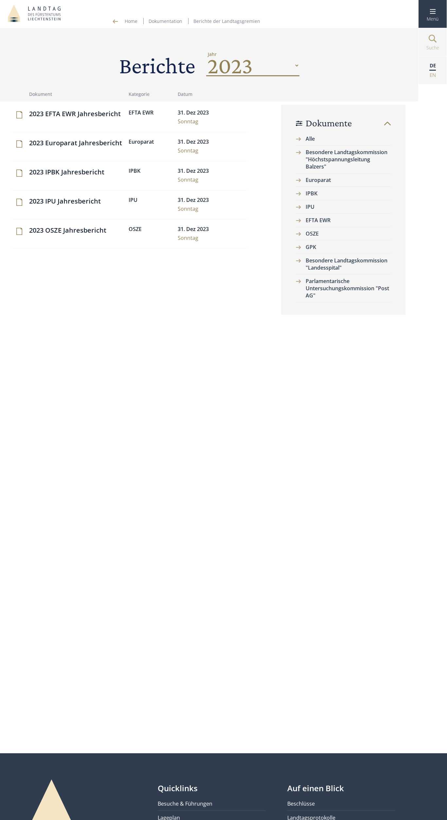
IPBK (311, 193)
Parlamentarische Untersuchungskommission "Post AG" (347, 288)
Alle (310, 138)
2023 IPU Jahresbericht (65, 201)
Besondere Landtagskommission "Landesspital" (346, 264)
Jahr (212, 54)
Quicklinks (178, 788)
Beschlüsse (301, 803)
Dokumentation (165, 21)
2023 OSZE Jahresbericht (67, 230)
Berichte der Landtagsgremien (226, 21)
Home (131, 21)
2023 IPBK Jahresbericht (66, 172)
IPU (310, 206)
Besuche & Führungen (185, 803)
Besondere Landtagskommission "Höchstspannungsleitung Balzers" (346, 159)
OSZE (312, 233)
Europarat (318, 180)
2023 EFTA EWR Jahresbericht (75, 113)
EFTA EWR (318, 220)
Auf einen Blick (315, 788)
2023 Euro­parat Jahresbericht (75, 142)
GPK (311, 247)
